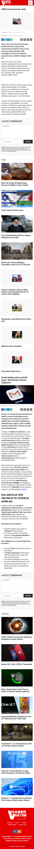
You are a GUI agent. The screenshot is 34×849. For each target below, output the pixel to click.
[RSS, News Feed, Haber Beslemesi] (19, 831)
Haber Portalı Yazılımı (18, 846)
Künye (17, 822)
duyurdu (24, 489)
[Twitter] (5, 39)
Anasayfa (9, 822)
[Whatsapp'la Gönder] (11, 39)
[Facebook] (2, 39)
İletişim (24, 822)
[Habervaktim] (6, 2)
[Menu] (30, 2)
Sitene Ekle (22, 825)
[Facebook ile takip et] (15, 831)
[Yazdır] (21, 39)
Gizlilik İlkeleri (12, 825)
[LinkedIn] (8, 39)
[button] (24, 39)
